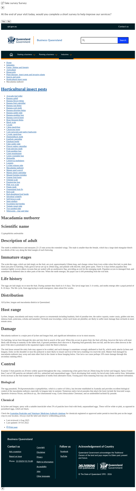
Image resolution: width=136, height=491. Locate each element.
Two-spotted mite (13, 208)
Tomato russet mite (14, 206)
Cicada (9, 125)
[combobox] (99, 40)
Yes (3, 21)
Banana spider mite (14, 113)
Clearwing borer (13, 129)
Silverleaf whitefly (14, 196)
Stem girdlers (11, 201)
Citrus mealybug (13, 127)
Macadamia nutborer (15, 168)
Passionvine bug (13, 182)
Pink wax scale (12, 184)
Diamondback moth (14, 137)
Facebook (64, 452)
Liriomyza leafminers (15, 160)
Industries (10, 65)
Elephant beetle (12, 141)
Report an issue (15, 456)
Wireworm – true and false (17, 211)
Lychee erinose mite (14, 165)
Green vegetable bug (15, 156)
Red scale (10, 192)
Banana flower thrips (15, 101)
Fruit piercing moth (14, 149)
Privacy (39, 457)
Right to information (45, 462)
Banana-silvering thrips (16, 110)
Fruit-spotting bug (13, 151)
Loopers (9, 163)
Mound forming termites (16, 175)
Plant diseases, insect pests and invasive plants (25, 74)
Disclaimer (41, 452)
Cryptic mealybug (13, 134)
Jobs (38, 472)
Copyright (41, 448)
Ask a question (15, 452)
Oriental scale (12, 180)
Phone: (21, 461)
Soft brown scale (13, 199)
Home (9, 62)
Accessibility (41, 467)
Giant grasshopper (14, 153)
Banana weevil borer (15, 117)
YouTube (63, 456)
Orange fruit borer (14, 177)
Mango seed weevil (14, 170)
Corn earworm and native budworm (21, 132)
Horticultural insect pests (16, 79)
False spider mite (13, 144)
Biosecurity (11, 72)
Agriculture (11, 70)
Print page (13, 427)
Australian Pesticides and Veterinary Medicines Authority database (37, 413)
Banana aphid (12, 98)
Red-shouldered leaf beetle (17, 194)
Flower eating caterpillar (16, 146)
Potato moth (11, 187)
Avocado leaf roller (14, 96)
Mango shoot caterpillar (16, 172)
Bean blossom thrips (14, 120)
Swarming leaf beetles (15, 204)
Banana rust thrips (14, 105)
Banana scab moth (14, 108)
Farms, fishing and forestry (17, 67)
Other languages (43, 476)
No (9, 21)
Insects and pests (13, 77)
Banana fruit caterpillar (16, 103)
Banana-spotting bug (15, 115)
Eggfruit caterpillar (14, 139)
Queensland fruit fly (14, 189)
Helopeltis (10, 158)
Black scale (11, 122)
